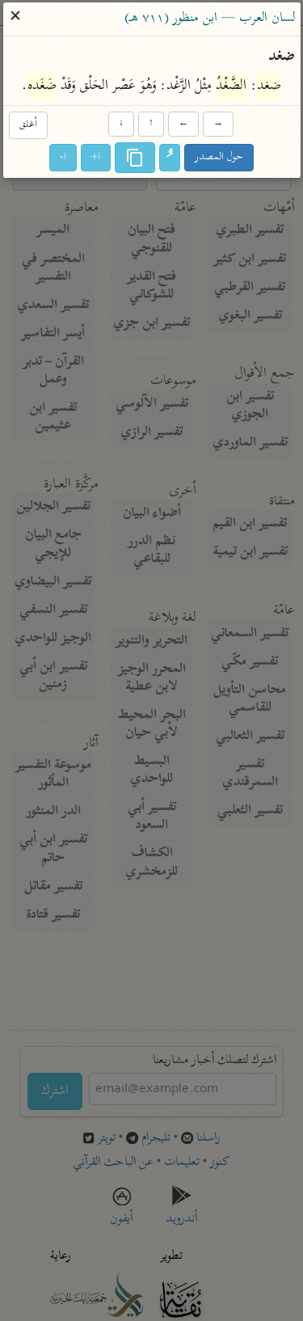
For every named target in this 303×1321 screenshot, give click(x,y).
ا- (63, 157)
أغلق (28, 125)
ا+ (95, 157)
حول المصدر (219, 157)
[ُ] (169, 157)
